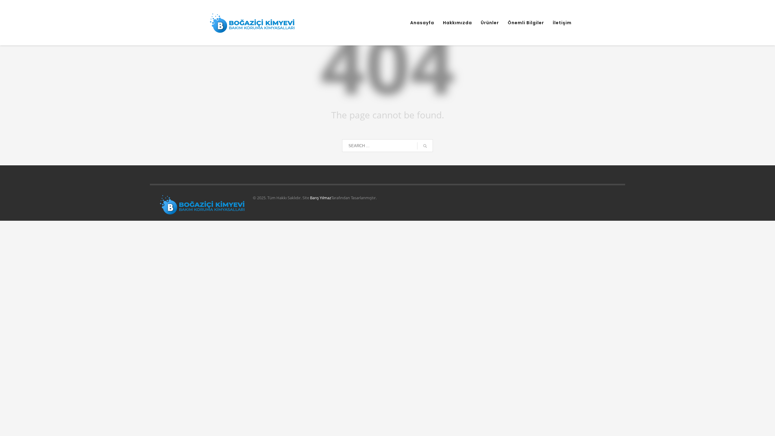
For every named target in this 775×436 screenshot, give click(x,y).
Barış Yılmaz (320, 197)
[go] (425, 146)
